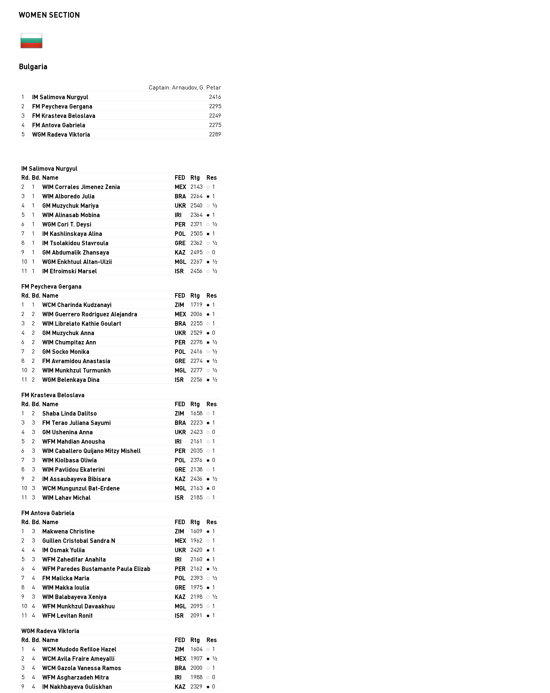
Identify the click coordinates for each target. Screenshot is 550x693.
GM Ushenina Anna (67, 431)
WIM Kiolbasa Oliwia (69, 459)
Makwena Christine (68, 531)
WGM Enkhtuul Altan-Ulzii (77, 261)
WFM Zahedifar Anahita (74, 559)
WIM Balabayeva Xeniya (74, 596)
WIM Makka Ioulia (65, 587)
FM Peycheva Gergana (62, 106)
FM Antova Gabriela (58, 124)
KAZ (180, 252)
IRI (178, 214)
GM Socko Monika (65, 351)
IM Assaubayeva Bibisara (76, 478)
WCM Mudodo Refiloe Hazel (79, 649)
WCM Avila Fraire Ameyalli (78, 658)
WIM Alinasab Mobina (71, 214)
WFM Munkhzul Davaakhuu (78, 606)
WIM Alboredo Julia (68, 196)
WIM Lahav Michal (66, 497)
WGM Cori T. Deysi (66, 224)
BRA (180, 196)
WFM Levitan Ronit (67, 615)
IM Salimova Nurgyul (60, 96)
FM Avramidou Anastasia (76, 360)
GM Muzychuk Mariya (70, 205)
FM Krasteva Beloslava (63, 115)
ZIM (179, 304)
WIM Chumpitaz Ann (69, 342)
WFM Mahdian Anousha (73, 441)
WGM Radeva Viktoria (61, 134)
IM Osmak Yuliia (63, 549)
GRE (180, 242)
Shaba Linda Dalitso (69, 413)
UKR (180, 205)
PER (180, 224)
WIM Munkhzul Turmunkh (76, 370)
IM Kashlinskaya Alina (72, 233)
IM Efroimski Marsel (69, 270)
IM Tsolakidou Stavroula (75, 242)
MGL (180, 261)
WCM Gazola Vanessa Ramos (81, 667)
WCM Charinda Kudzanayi (76, 304)
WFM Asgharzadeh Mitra (75, 677)
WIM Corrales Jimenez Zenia (81, 186)
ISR (179, 270)
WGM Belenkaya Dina (71, 379)
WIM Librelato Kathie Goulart (81, 323)
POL (180, 233)
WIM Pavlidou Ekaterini (73, 469)
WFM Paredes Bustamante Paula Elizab (96, 568)
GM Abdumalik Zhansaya (75, 252)
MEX (180, 186)
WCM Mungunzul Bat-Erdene (81, 488)
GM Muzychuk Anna (68, 332)
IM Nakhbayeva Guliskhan (77, 686)
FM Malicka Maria (65, 577)
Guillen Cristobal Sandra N (78, 540)
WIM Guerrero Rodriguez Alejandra (89, 313)
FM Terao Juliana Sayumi (76, 422)
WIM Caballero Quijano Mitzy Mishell (91, 450)
